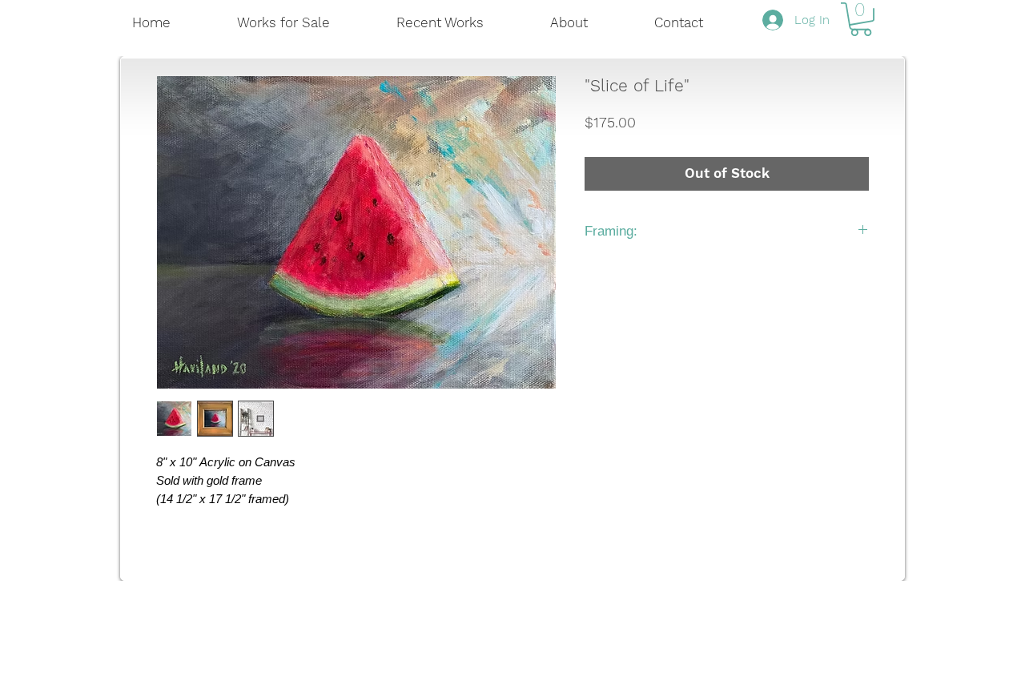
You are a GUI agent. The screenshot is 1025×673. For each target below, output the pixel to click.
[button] (460, 23)
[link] (861, 19)
